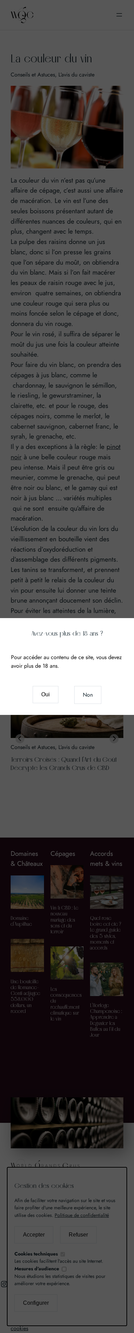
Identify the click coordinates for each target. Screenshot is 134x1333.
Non (88, 695)
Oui (45, 694)
